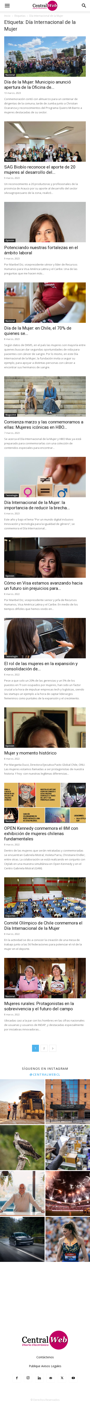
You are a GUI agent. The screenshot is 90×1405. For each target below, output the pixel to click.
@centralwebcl (45, 1074)
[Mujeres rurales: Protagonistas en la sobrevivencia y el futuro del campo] (45, 978)
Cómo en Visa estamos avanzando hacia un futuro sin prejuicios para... (43, 586)
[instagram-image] (22, 1101)
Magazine (10, 414)
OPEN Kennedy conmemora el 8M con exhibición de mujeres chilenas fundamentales (41, 833)
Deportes (10, 915)
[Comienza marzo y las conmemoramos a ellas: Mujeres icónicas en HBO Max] (45, 396)
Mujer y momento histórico (30, 753)
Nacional (10, 74)
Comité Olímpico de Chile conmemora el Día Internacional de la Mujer (43, 925)
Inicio (7, 16)
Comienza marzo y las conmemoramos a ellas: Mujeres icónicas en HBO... (43, 424)
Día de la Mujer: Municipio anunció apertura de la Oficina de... (37, 84)
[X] (62, 1378)
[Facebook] (17, 1378)
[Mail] (50, 1378)
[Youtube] (73, 1378)
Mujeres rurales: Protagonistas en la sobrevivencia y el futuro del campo (39, 1006)
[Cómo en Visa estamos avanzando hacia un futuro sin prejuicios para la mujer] (45, 557)
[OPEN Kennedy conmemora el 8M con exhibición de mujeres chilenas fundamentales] (45, 803)
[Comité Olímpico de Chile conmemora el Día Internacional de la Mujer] (45, 897)
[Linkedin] (39, 1378)
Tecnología (11, 495)
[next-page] (52, 1048)
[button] (7, 5)
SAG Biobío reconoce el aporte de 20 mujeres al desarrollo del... (40, 169)
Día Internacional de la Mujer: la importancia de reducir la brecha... (37, 505)
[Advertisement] (45, 1294)
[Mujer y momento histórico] (45, 727)
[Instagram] (28, 1378)
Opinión (9, 240)
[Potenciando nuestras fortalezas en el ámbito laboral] (45, 222)
